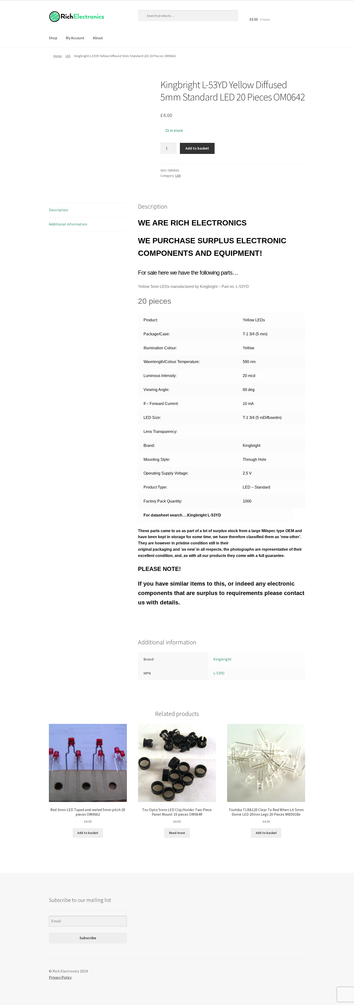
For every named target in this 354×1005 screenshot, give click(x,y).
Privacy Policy (60, 977)
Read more (177, 833)
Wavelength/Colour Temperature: (172, 362)
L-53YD (218, 673)
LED (68, 56)
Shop (53, 37)
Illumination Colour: (160, 348)
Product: (151, 320)
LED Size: (152, 418)
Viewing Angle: (156, 390)
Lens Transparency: (160, 432)
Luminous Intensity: (160, 376)
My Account (75, 37)
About (98, 37)
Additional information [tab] (68, 224)
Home (57, 56)
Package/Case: (157, 334)
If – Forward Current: (161, 404)
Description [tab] (58, 209)
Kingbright (222, 659)
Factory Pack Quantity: (163, 501)
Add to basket (197, 148)
